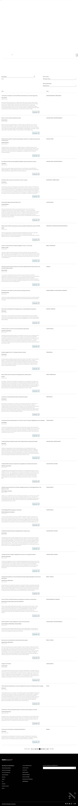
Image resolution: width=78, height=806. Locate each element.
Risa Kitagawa (3, 398)
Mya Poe (3, 376)
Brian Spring (3, 688)
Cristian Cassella (11, 601)
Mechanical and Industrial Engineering (60, 225)
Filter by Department (47, 83)
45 (41, 748)
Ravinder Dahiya (4, 119)
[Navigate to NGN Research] (7, 760)
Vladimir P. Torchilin (4, 247)
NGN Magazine (25, 781)
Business (48, 729)
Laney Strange (8, 465)
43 (37, 748)
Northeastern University (10, 804)
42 (35, 748)
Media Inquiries (25, 772)
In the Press (24, 770)
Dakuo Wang (3, 443)
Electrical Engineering (58, 117)
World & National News (6, 767)
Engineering (64, 290)
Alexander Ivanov (4, 580)
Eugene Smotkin (4, 270)
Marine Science (58, 95)
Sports (3, 788)
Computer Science (49, 117)
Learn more (35, 112)
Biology (47, 245)
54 (47, 748)
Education (48, 138)
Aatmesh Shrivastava (5, 292)
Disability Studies (56, 179)
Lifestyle (3, 783)
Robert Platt (3, 330)
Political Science (49, 352)
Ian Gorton (10, 490)
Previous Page (27, 748)
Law (2, 781)
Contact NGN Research (27, 765)
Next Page (52, 748)
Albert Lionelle (4, 532)
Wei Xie (2, 227)
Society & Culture (5, 786)
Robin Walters (8, 330)
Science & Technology (6, 770)
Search (2, 78)
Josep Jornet (16, 601)
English (52, 138)
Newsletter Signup (26, 774)
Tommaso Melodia (18, 623)
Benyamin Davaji (4, 601)
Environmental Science (50, 95)
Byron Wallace (4, 422)
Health (3, 779)
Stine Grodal (8, 711)
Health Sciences (49, 225)
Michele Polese (11, 623)
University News (5, 774)
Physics (47, 685)
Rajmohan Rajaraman (5, 511)
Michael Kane (3, 310)
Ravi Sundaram (12, 511)
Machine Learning (57, 441)
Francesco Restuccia (5, 623)
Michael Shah (8, 556)
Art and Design (49, 179)
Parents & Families (25, 776)
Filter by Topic (46, 76)
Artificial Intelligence (50, 290)
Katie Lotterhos (4, 97)
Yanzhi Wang (3, 163)
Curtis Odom (3, 731)
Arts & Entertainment (6, 772)
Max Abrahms (3, 354)
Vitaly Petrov (21, 601)
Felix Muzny (3, 465)
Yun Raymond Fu (4, 665)
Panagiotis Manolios (5, 204)
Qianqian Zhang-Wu (5, 142)
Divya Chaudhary (4, 490)
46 (43, 748)
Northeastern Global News (8, 765)
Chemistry (48, 266)
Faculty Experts (25, 767)
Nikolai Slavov (10, 580)
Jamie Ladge (3, 711)
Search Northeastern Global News (50, 765)
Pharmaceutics (52, 245)
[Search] (34, 76)
